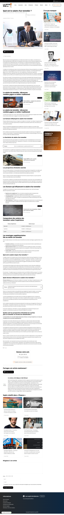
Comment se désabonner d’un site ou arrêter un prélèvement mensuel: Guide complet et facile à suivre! (32, 452)
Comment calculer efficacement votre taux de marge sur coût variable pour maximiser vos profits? (52, 124)
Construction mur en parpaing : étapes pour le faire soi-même (32, 210)
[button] (49, 5)
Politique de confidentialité (8, 504)
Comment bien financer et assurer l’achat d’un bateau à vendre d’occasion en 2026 (10, 411)
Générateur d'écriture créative (9, 507)
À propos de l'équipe (7, 502)
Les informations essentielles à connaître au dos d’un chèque (31, 410)
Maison (41, 5)
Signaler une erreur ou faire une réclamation (23, 362)
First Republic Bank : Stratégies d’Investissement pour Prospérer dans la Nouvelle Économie (31, 431)
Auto (26, 5)
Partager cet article (9, 51)
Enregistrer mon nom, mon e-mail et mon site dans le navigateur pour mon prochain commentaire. (22, 484)
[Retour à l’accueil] (7, 5)
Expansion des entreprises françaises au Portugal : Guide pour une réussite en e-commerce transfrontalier (50, 84)
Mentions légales (6, 506)
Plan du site (5, 501)
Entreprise (31, 5)
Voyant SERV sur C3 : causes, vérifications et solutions (30, 159)
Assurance (20, 5)
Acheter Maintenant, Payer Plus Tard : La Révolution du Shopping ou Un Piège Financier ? (51, 64)
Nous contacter (6, 499)
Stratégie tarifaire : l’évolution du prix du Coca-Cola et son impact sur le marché (10, 431)
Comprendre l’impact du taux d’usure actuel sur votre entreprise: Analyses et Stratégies (52, 25)
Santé (46, 5)
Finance (36, 5)
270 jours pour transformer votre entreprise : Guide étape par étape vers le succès (51, 104)
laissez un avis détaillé (24, 357)
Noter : (4, 476)
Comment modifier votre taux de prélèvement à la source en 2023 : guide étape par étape (51, 45)
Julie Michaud (24, 378)
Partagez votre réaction (6, 512)
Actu (15, 5)
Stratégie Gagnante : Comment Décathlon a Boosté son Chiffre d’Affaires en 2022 (10, 452)
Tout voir (42, 496)
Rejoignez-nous (58, 1)
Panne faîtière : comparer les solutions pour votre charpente (32, 101)
